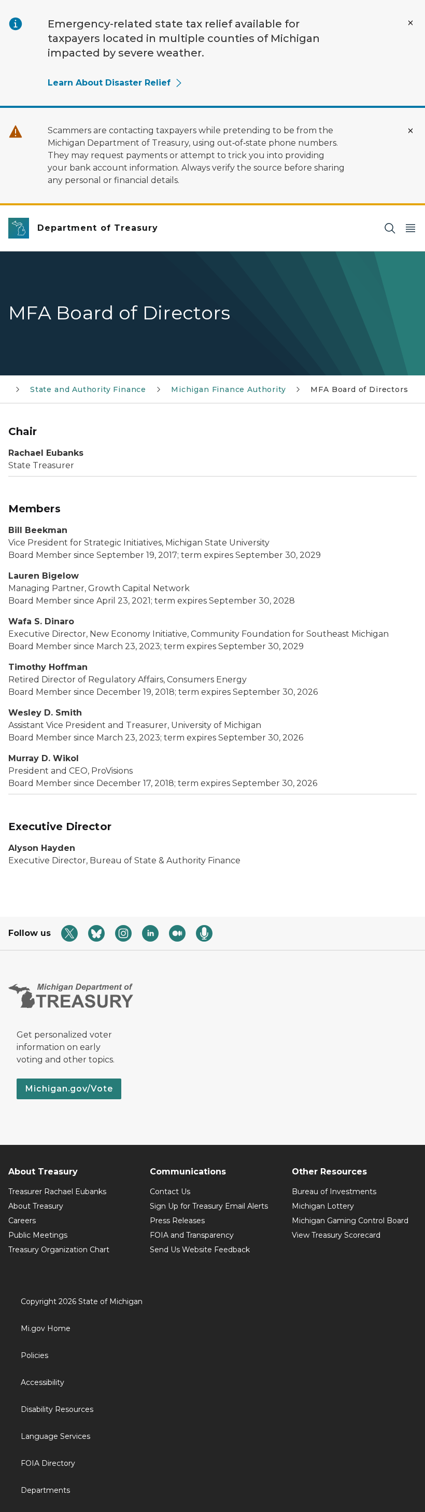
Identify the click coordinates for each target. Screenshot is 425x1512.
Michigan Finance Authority (228, 389)
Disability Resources (57, 1409)
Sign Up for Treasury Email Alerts (209, 1206)
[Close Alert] (410, 22)
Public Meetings (37, 1235)
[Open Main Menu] (410, 228)
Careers (22, 1220)
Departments (45, 1490)
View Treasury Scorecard (336, 1235)
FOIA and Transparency (192, 1235)
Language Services (55, 1436)
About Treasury (35, 1206)
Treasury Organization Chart (58, 1249)
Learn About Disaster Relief (109, 83)
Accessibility (42, 1382)
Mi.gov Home (45, 1328)
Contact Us (170, 1191)
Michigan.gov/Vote (69, 1089)
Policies (34, 1355)
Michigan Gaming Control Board (350, 1220)
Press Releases (177, 1220)
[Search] (390, 228)
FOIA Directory (48, 1463)
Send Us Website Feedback (200, 1249)
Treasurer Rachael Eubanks (57, 1191)
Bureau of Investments (334, 1191)
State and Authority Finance (88, 389)
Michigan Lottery (323, 1206)
